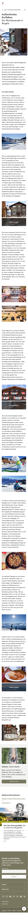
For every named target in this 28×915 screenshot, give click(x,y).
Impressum (5, 904)
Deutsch (4, 910)
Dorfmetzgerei (6, 261)
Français (19, 910)
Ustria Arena (17, 429)
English (9, 910)
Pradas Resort (18, 191)
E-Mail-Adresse (5, 868)
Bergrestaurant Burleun (18, 641)
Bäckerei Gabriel (7, 248)
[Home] (2, 4)
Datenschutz (5, 901)
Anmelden (14, 876)
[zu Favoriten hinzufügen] (24, 9)
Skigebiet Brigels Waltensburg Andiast (14, 799)
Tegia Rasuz (14, 507)
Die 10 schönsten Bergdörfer (12, 9)
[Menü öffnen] (24, 909)
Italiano (14, 910)
